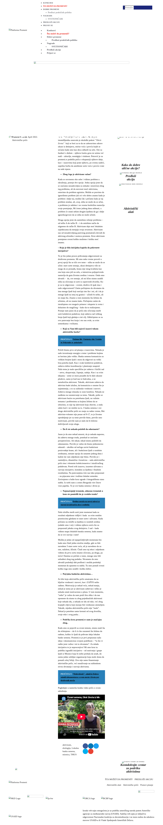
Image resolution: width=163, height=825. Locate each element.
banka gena (87, 153)
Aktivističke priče (19, 140)
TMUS (74, 754)
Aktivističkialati (131, 210)
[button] (85, 746)
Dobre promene (51, 9)
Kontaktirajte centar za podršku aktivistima (133, 768)
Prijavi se (48, 25)
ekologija (67, 748)
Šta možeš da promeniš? (55, 6)
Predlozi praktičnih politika (59, 12)
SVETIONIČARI (55, 19)
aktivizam (67, 745)
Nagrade (47, 16)
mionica (66, 754)
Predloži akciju (51, 22)
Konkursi (48, 3)
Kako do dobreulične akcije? (130, 166)
